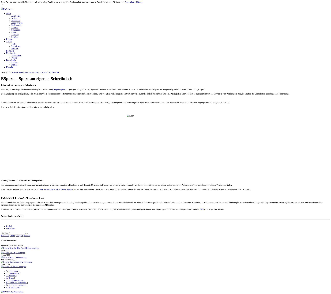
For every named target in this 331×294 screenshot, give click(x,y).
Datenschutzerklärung (133, 2)
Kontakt (9, 67)
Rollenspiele (16, 25)
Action (14, 18)
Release (9, 39)
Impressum (12, 271)
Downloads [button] (11, 60)
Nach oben (10, 228)
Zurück (9, 226)
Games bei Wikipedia (16, 283)
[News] (7, 9)
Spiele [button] (8, 13)
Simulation (15, 30)
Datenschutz (12, 273)
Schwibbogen (13, 287)
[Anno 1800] (14, 257)
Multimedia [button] (11, 53)
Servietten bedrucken (16, 285)
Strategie (14, 34)
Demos (14, 65)
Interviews (15, 46)
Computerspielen (59, 89)
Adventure (15, 20)
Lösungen (10, 51)
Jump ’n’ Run (16, 23)
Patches (14, 62)
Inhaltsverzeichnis (15, 280)
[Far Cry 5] (13, 253)
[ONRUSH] (13, 267)
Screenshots (16, 55)
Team (10, 278)
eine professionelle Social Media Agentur (56, 189)
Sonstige (14, 37)
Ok (2, 4)
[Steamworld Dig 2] (16, 262)
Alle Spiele (15, 16)
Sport (13, 32)
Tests (13, 44)
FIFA (202, 209)
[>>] (26, 233)
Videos (14, 58)
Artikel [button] (9, 41)
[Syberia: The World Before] (20, 248)
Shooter (14, 27)
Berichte (14, 48)
